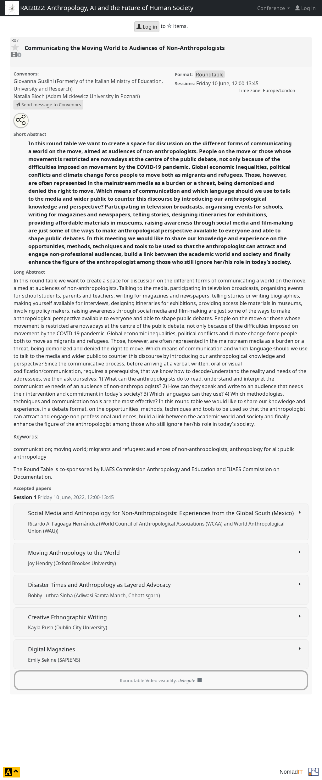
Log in (149, 26)
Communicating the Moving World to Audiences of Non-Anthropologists (125, 48)
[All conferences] (313, 771)
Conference (271, 8)
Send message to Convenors (50, 105)
